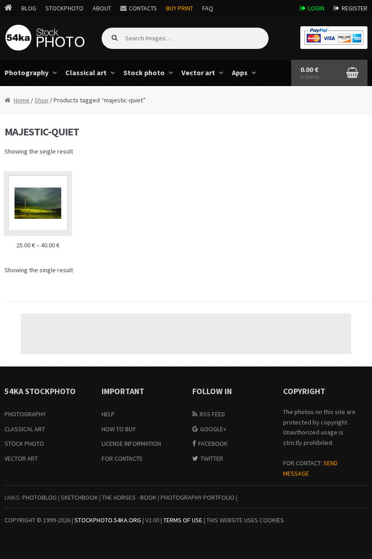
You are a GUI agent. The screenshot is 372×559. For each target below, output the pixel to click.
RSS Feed (212, 414)
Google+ (213, 429)
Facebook (213, 443)
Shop (41, 100)
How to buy (119, 429)
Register (354, 8)
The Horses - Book (129, 497)
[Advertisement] (186, 333)
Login (316, 8)
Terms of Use (182, 520)
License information (131, 443)
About (102, 8)
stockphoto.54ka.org (107, 520)
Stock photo (144, 72)
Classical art (86, 72)
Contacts (143, 8)
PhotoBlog (39, 497)
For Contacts (122, 458)
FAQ (207, 8)
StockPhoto (64, 8)
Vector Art (21, 458)
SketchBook (79, 497)
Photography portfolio (198, 497)
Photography (25, 414)
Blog (28, 8)
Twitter (212, 458)
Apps (240, 72)
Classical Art (25, 429)
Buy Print (179, 8)
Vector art (198, 72)
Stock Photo (24, 443)
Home (21, 100)
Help (108, 414)
